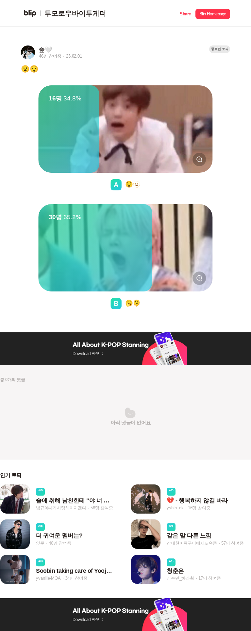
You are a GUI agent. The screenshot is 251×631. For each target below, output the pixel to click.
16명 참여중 (199, 507)
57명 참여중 (232, 543)
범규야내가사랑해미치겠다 (61, 507)
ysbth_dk (175, 507)
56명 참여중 (102, 507)
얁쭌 (40, 543)
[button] (185, 13)
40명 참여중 (60, 543)
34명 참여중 (76, 578)
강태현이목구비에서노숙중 (192, 543)
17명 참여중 (209, 578)
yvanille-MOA (48, 578)
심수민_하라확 (180, 578)
